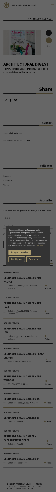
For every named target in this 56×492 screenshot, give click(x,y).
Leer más (39, 245)
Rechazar (34, 259)
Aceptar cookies (19, 252)
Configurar (16, 259)
